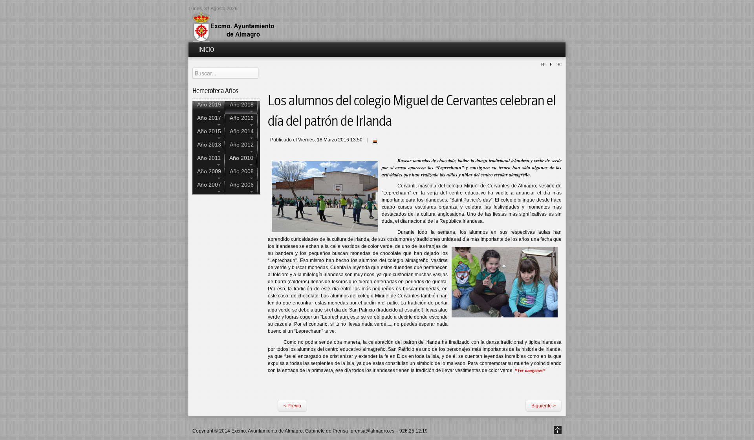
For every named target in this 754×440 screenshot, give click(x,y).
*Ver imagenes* (530, 370)
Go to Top (558, 430)
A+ (544, 64)
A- (558, 64)
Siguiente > (543, 406)
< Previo (292, 406)
